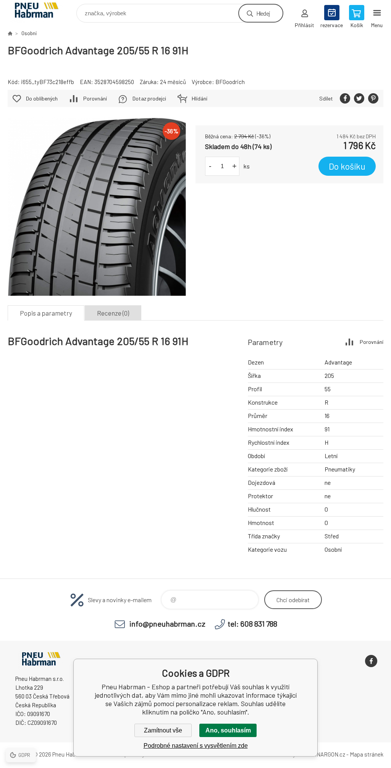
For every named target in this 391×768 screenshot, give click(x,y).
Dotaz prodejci (149, 98)
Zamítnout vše (163, 730)
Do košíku (347, 166)
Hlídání (199, 98)
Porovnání (95, 98)
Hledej (263, 13)
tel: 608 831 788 (252, 623)
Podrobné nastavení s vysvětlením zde (196, 745)
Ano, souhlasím (228, 730)
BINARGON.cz (328, 754)
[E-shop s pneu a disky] (10, 33)
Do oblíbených (42, 98)
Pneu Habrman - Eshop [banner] (41, 11)
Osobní (29, 33)
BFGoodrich (230, 81)
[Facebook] (371, 661)
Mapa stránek (366, 754)
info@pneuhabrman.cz (167, 623)
